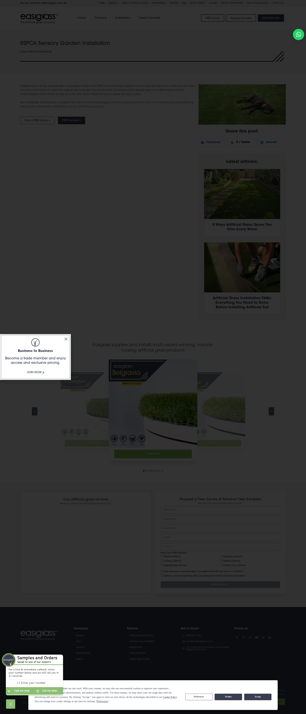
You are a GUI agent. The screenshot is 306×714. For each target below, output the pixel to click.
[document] (153, 357)
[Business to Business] (35, 342)
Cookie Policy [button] (170, 697)
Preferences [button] (102, 701)
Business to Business (35, 351)
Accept (258, 696)
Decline (228, 696)
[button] (66, 339)
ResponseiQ (52, 697)
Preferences (199, 696)
